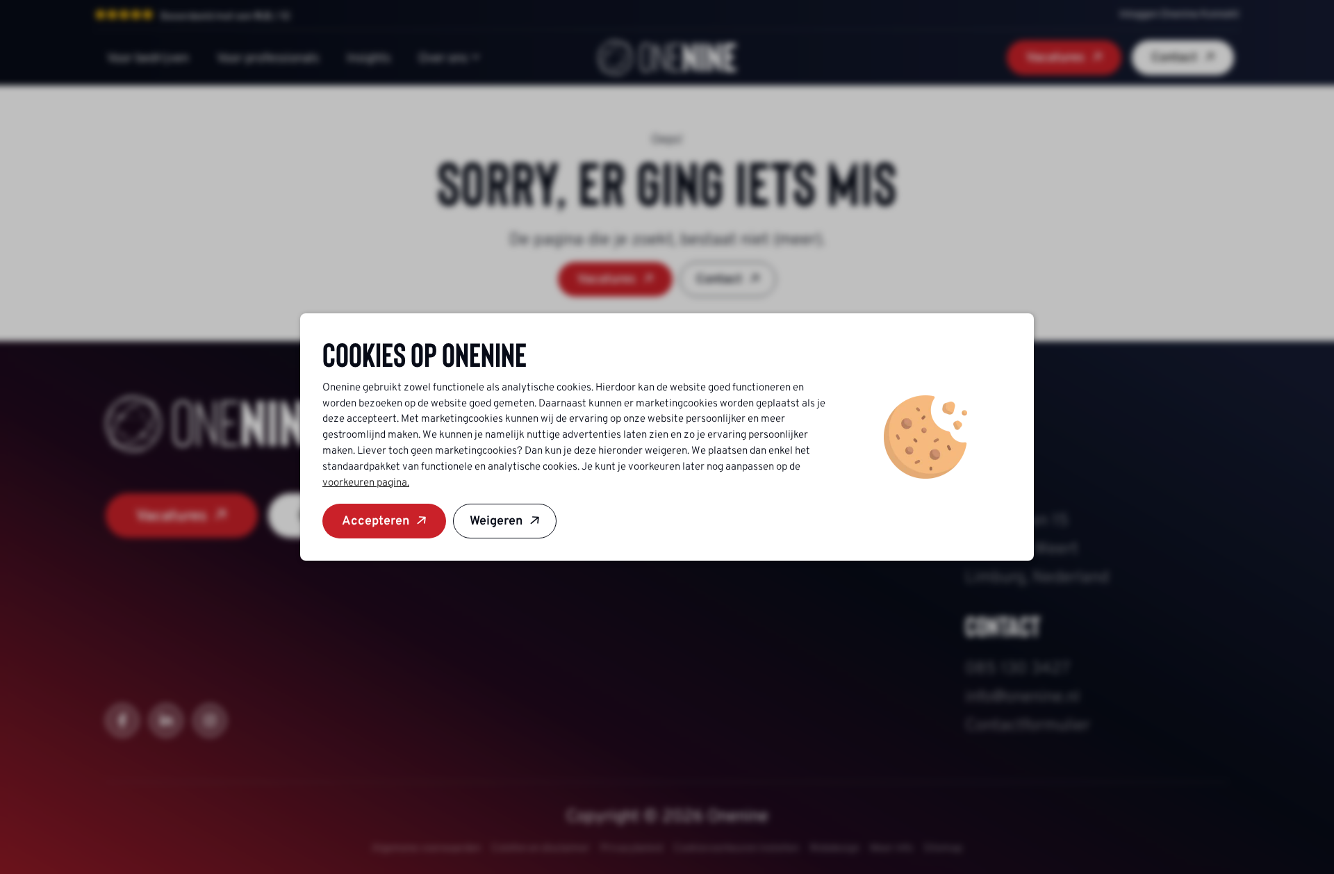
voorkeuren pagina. (365, 482)
